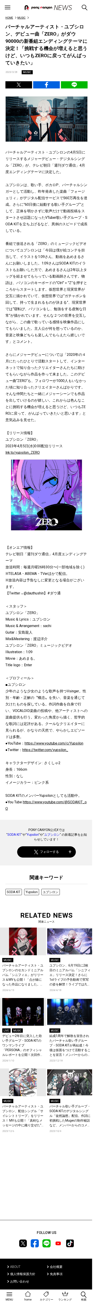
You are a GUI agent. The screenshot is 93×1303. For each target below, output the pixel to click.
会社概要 (56, 1267)
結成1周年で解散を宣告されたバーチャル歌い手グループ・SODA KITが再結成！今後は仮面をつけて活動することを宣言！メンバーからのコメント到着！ (70, 1045)
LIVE (6, 1030)
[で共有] (18, 84)
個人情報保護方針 (22, 1274)
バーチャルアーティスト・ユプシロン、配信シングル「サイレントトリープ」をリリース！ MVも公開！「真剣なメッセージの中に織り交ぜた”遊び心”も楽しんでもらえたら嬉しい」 (22, 1116)
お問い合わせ (19, 1281)
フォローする (49, 852)
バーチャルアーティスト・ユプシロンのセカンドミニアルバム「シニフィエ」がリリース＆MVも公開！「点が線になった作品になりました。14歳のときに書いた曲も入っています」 (22, 975)
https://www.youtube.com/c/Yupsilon (54, 743)
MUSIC (21, 17)
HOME (9, 17)
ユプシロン (52, 834)
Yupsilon (33, 834)
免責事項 (56, 1274)
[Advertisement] (46, 1183)
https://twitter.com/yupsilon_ (45, 750)
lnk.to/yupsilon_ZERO (22, 452)
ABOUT (15, 1267)
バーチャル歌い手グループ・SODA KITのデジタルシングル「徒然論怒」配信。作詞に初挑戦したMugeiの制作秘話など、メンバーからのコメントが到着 (70, 1116)
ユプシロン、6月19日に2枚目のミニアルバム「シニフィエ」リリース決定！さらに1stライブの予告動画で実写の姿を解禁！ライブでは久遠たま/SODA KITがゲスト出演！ (70, 975)
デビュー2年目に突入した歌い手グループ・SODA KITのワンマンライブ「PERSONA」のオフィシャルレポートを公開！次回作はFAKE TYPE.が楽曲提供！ (22, 1045)
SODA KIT (14, 834)
